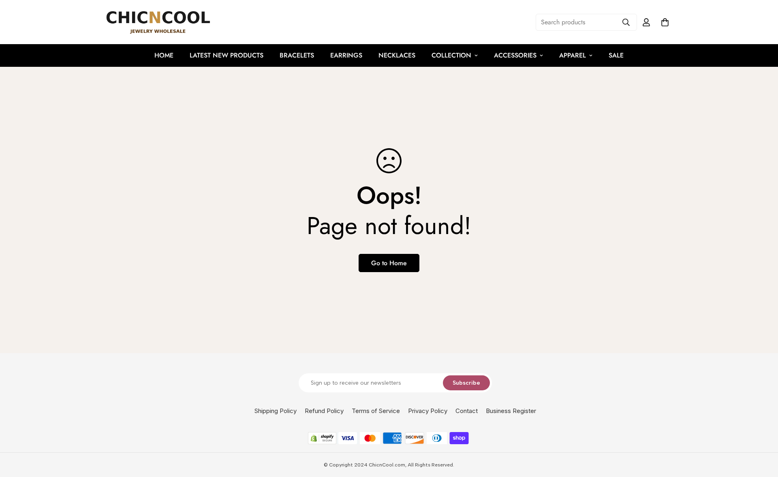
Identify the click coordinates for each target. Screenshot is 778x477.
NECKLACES (396, 55)
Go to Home (389, 263)
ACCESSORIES (515, 55)
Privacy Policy (427, 411)
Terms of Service (376, 411)
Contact (466, 411)
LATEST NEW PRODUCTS (226, 55)
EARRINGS (346, 55)
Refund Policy (324, 411)
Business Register (511, 411)
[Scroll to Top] (762, 433)
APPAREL (572, 55)
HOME (163, 55)
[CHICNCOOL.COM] (158, 22)
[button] (665, 22)
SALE (616, 55)
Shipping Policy (275, 411)
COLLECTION (451, 55)
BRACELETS (297, 55)
